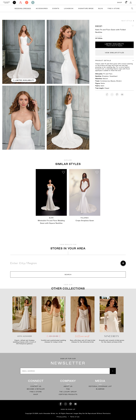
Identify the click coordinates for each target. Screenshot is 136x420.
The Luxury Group (68, 391)
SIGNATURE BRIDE (86, 8)
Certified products (68, 394)
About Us (68, 386)
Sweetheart (114, 76)
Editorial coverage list (100, 386)
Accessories (42, 8)
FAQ (68, 389)
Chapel (106, 88)
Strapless (105, 76)
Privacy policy (62, 416)
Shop (119, 2)
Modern (119, 81)
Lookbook (69, 8)
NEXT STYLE (126, 20)
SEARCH (68, 274)
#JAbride (100, 389)
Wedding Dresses (23, 8)
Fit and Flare (107, 73)
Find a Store (114, 8)
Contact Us (35, 386)
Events (55, 8)
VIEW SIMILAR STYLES (114, 52)
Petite (103, 83)
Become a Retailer (36, 389)
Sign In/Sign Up (68, 409)
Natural (105, 78)
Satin (102, 85)
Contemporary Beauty (107, 81)
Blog (100, 8)
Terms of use (74, 416)
